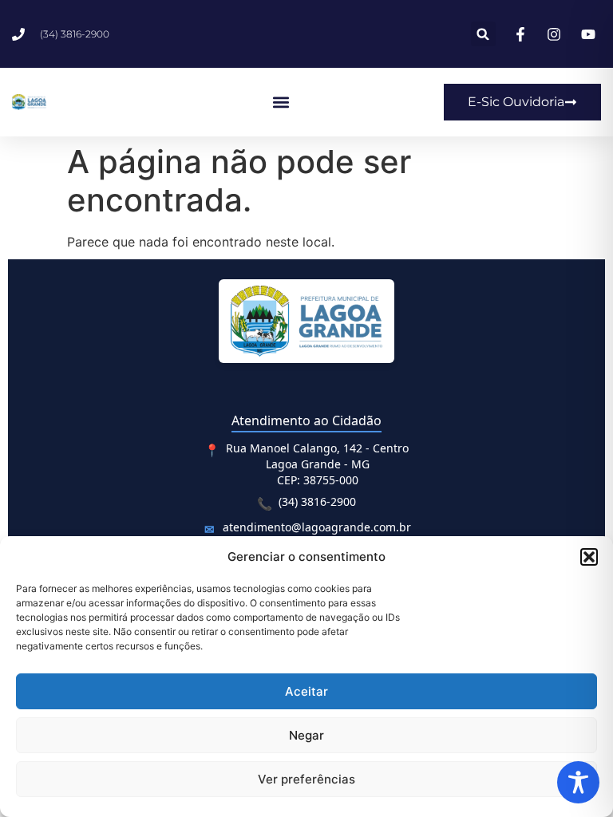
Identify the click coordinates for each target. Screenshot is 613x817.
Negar (306, 735)
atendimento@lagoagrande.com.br (317, 527)
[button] (589, 557)
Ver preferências (306, 779)
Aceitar (306, 691)
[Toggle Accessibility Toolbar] (578, 782)
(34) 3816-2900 (317, 501)
